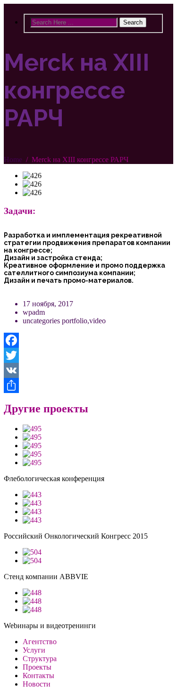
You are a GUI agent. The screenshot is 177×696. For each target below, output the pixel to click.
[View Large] (32, 429)
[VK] (88, 370)
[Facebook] (88, 340)
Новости (37, 684)
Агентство (40, 642)
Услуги (34, 650)
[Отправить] (88, 385)
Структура (40, 659)
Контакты (38, 675)
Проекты (37, 667)
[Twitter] (88, 355)
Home (13, 160)
